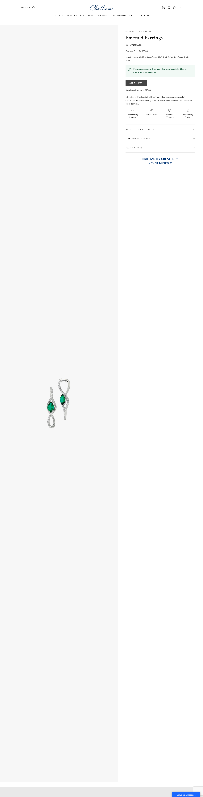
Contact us (130, 100)
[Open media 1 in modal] (83, 379)
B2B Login (25, 7)
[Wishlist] (179, 8)
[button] (169, 7)
